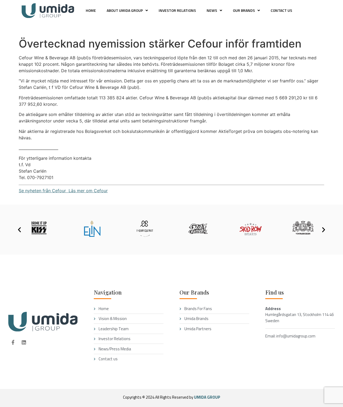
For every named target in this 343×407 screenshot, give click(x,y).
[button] (127, 10)
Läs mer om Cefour (87, 190)
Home (91, 10)
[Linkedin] (24, 342)
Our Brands (244, 10)
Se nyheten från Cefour (42, 190)
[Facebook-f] (13, 342)
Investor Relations (177, 10)
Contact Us (281, 10)
